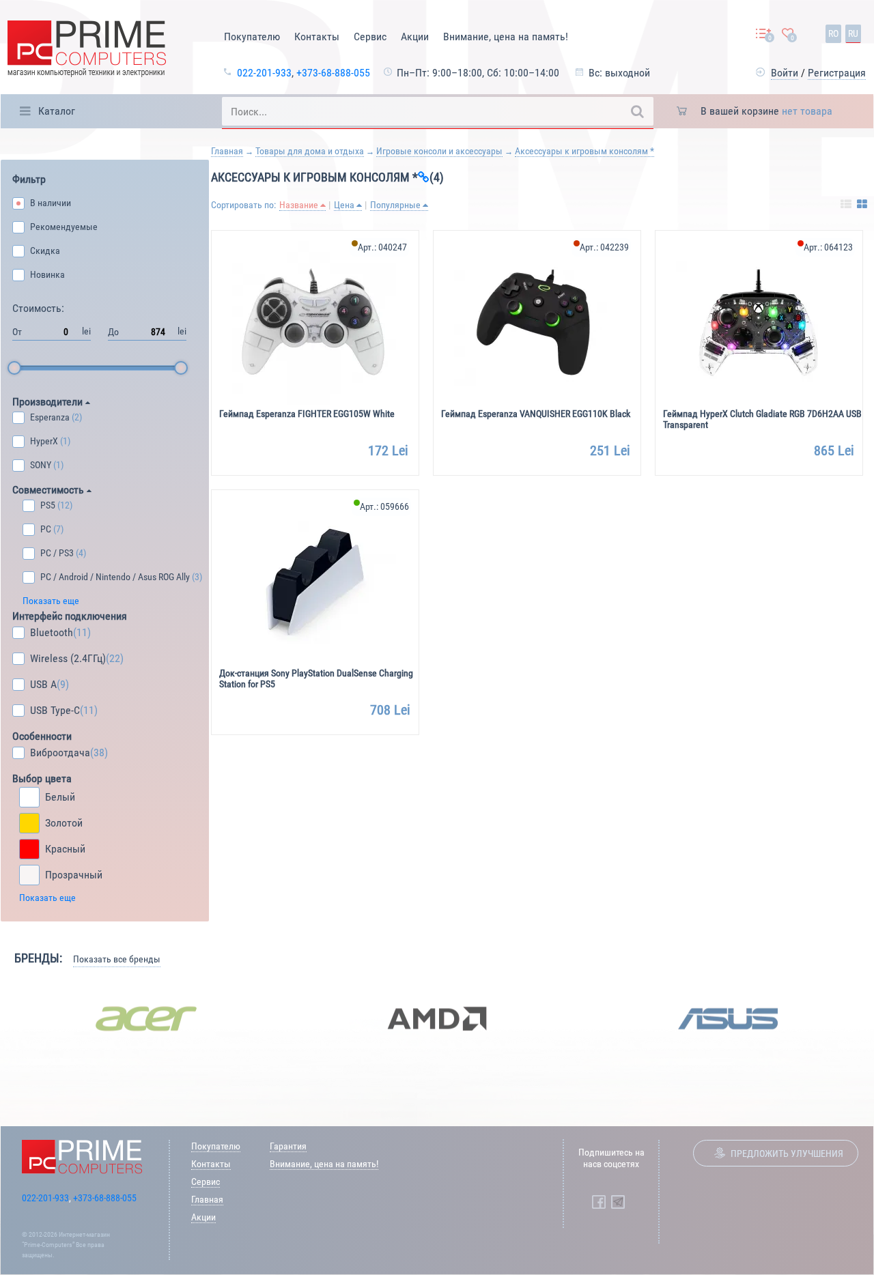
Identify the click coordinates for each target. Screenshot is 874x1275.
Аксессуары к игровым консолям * (584, 150)
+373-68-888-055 (333, 72)
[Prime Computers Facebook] (599, 1202)
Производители (48, 401)
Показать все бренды (116, 959)
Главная (227, 150)
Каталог (56, 110)
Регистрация (837, 72)
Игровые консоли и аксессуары (439, 150)
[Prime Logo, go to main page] (87, 50)
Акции (415, 36)
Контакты (316, 36)
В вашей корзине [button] (766, 110)
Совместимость (49, 489)
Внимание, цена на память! (505, 36)
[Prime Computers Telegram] (618, 1202)
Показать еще (51, 600)
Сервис (370, 36)
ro (833, 33)
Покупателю (252, 36)
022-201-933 (264, 72)
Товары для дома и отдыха (309, 150)
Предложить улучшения (787, 1153)
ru (853, 33)
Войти (784, 72)
